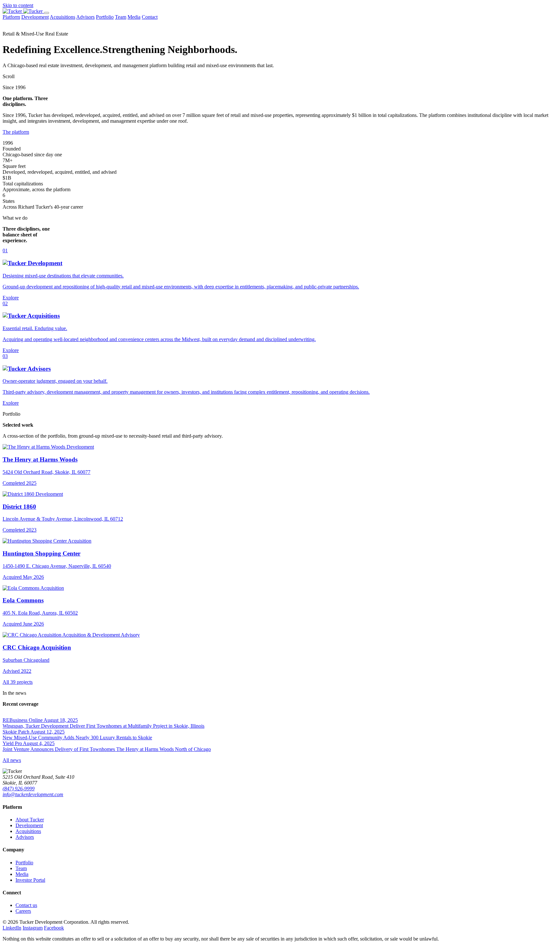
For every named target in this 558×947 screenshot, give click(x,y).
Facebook (54, 928)
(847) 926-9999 (19, 788)
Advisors (85, 17)
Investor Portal (30, 880)
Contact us (26, 905)
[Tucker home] (23, 11)
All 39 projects (18, 682)
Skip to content (18, 5)
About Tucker (30, 819)
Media (134, 17)
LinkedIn (12, 928)
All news (12, 760)
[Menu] (46, 13)
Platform (11, 17)
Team (120, 17)
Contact (150, 17)
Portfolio (105, 17)
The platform (16, 132)
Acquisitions (62, 17)
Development (35, 17)
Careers (23, 911)
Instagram (33, 928)
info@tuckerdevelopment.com (33, 794)
